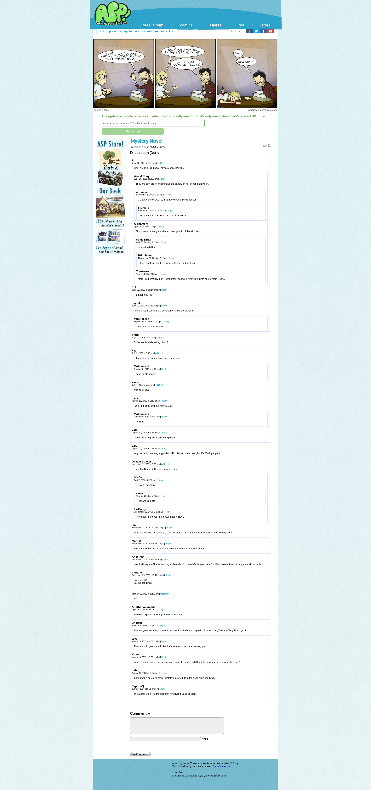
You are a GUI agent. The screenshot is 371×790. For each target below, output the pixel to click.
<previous (114, 31)
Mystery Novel (147, 141)
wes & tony (153, 25)
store (266, 25)
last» (172, 31)
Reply (163, 163)
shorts (215, 25)
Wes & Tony (140, 146)
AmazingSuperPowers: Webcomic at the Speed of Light (185, 17)
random (152, 31)
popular (128, 31)
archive (140, 31)
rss (241, 25)
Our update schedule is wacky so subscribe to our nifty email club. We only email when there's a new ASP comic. (184, 116)
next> (163, 31)
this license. (224, 766)
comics (186, 25)
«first (102, 31)
